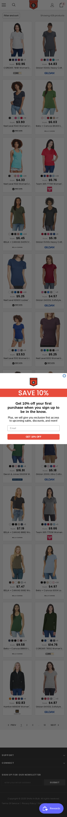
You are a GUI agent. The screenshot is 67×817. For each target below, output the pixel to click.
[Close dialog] (64, 375)
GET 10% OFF (33, 436)
